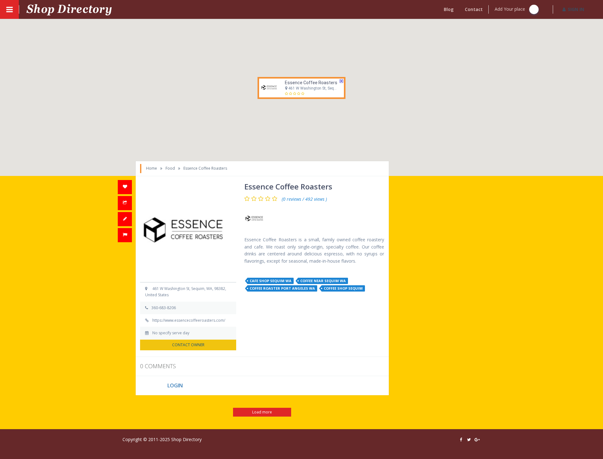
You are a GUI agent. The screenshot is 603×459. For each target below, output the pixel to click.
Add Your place (510, 9)
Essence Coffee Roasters (311, 82)
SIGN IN (576, 9)
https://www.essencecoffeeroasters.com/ (188, 320)
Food (170, 168)
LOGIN (175, 385)
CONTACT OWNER (188, 344)
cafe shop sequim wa (270, 280)
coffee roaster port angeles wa (282, 288)
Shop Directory (186, 439)
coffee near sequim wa (323, 280)
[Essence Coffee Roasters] (255, 219)
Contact (474, 9)
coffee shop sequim (343, 288)
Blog (449, 9)
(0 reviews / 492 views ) (304, 199)
